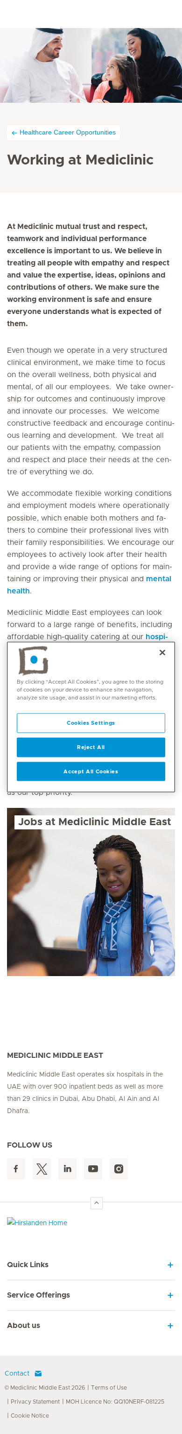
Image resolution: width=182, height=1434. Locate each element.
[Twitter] (42, 1168)
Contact (17, 1373)
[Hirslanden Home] (91, 1225)
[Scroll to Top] (96, 1203)
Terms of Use (109, 1388)
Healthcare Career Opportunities (68, 132)
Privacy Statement (35, 1402)
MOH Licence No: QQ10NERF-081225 (115, 1402)
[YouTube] (93, 1168)
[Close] (162, 652)
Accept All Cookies (90, 771)
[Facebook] (16, 1168)
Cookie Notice (30, 1416)
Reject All (91, 746)
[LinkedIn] (67, 1168)
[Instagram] (119, 1168)
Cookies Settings (91, 722)
